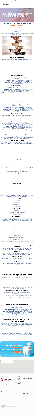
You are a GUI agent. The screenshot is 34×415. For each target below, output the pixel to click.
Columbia (2, 396)
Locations (2, 395)
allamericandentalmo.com (18, 214)
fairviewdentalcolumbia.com (18, 189)
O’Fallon (2, 407)
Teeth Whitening (25, 393)
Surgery (31, 391)
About (2, 393)
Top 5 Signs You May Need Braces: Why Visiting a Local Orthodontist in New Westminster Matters (25, 382)
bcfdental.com (18, 239)
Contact (2, 411)
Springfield (2, 401)
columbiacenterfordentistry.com (18, 163)
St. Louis (2, 403)
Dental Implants (20, 391)
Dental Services (26, 391)
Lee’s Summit (3, 405)
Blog (1, 409)
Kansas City (2, 399)
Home (1, 391)
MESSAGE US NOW (17, 352)
